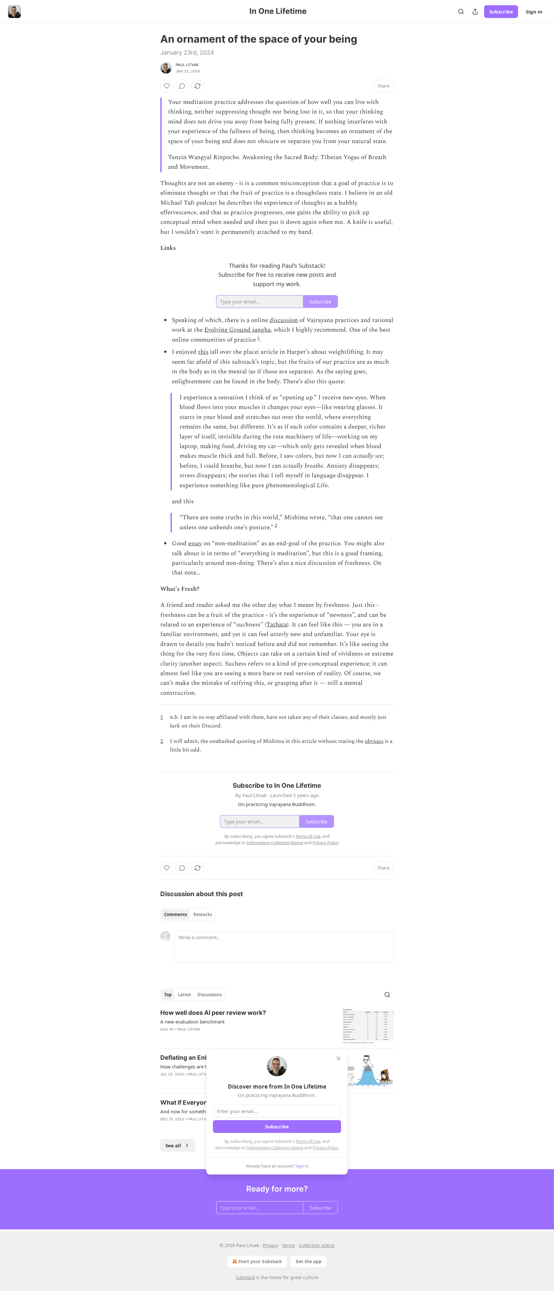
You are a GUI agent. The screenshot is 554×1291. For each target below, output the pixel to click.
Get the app (309, 1261)
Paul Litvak (187, 65)
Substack (245, 1277)
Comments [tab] (175, 914)
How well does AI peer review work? (213, 1012)
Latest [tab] (184, 995)
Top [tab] (168, 995)
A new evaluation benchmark (192, 1021)
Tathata (276, 624)
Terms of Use (308, 1141)
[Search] (461, 11)
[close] (338, 1058)
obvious (374, 741)
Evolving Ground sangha (237, 330)
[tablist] (188, 914)
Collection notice (316, 1245)
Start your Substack (260, 1261)
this (203, 352)
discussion (284, 320)
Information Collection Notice (275, 1148)
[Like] (166, 86)
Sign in (534, 11)
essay (195, 543)
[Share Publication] (475, 11)
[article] (277, 1026)
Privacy (270, 1245)
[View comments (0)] (182, 86)
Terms (288, 1245)
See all (173, 1145)
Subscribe (501, 11)
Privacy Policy (325, 1148)
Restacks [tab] (202, 914)
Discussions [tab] (209, 995)
